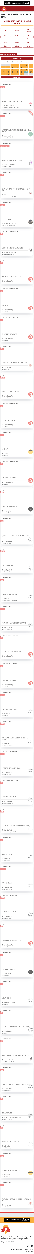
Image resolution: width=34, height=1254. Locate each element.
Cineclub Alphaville (8, 801)
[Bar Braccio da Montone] (17, 3)
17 (21, 70)
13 (3, 70)
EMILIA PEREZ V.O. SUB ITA (9, 478)
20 (3, 72)
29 (12, 74)
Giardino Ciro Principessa (10, 223)
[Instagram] (29, 1246)
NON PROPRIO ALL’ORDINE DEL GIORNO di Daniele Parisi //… (15, 738)
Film (28, 39)
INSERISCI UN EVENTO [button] (17, 77)
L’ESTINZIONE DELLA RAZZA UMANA (11, 768)
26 (31, 72)
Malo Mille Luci (7, 883)
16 (17, 70)
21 (8, 72)
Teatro (28, 46)
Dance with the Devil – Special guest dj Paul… (16, 1084)
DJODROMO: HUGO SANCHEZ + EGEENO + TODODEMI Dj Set (16, 1200)
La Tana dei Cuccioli (8, 106)
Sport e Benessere (28, 30)
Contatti (26, 1239)
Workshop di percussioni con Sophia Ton (14, 363)
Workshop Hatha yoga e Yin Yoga (12, 160)
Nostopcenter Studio (9, 164)
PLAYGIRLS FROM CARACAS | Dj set (11, 1170)
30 (17, 74)
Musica (28, 35)
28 (8, 74)
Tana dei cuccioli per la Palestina (12, 101)
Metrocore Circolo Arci (9, 252)
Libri (28, 42)
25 (26, 72)
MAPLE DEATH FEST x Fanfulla (10, 1142)
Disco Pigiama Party (8, 565)
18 (26, 70)
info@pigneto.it (12, 1239)
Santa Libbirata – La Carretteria (12, 1117)
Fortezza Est (6, 744)
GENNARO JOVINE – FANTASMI (10, 912)
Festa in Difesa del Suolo (9, 709)
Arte (6, 39)
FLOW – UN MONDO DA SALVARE (10, 392)
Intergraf (20, 1249)
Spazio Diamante (7, 772)
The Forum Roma (7, 541)
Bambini (17, 31)
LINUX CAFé (5, 449)
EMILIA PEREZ (5, 305)
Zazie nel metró (7, 627)
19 (31, 70)
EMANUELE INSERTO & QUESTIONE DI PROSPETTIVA (15, 1055)
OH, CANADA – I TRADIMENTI (9, 334)
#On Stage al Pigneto (9, 1002)
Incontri (17, 35)
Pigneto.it (4, 1242)
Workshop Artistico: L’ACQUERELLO (12, 248)
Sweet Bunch (6, 859)
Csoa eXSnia (6, 713)
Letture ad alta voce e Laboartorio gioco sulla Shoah (16, 131)
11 (26, 67)
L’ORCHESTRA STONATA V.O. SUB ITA (12, 652)
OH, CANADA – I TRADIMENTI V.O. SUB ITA (13, 940)
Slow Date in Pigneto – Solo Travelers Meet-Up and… (16, 189)
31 (21, 74)
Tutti (6, 31)
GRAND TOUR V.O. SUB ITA (9, 680)
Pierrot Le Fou (7, 511)
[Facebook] (32, 1246)
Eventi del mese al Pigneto (8, 54)
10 (21, 67)
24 (21, 72)
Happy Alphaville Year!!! (9, 797)
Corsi (17, 39)
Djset (5, 46)
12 (31, 67)
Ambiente (17, 46)
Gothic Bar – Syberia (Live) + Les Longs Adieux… (16, 1027)
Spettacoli (16, 42)
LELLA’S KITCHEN (6, 998)
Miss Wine (6, 599)
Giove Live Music (7, 830)
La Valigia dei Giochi (8, 570)
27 (3, 74)
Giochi (5, 42)
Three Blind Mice (7, 854)
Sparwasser (6, 453)
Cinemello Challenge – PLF (10, 506)
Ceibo (4, 195)
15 (12, 70)
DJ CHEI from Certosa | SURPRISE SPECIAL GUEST (16, 826)
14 (8, 70)
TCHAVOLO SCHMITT (7, 1113)
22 (12, 72)
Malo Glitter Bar (7, 887)
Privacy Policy (29, 1251)
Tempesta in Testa (8, 136)
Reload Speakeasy (8, 1031)
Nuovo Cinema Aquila (8, 281)
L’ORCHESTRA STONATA (8, 420)
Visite (5, 35)
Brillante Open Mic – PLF (9, 969)
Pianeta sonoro (7, 367)
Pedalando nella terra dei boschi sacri (14, 623)
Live (6, 50)
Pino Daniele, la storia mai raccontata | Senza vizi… (15, 536)
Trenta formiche (7, 1088)
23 (17, 72)
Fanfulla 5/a (6, 1146)
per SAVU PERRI (6, 219)
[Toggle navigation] (30, 8)
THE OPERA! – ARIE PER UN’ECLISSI (11, 277)
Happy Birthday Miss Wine (9, 594)
